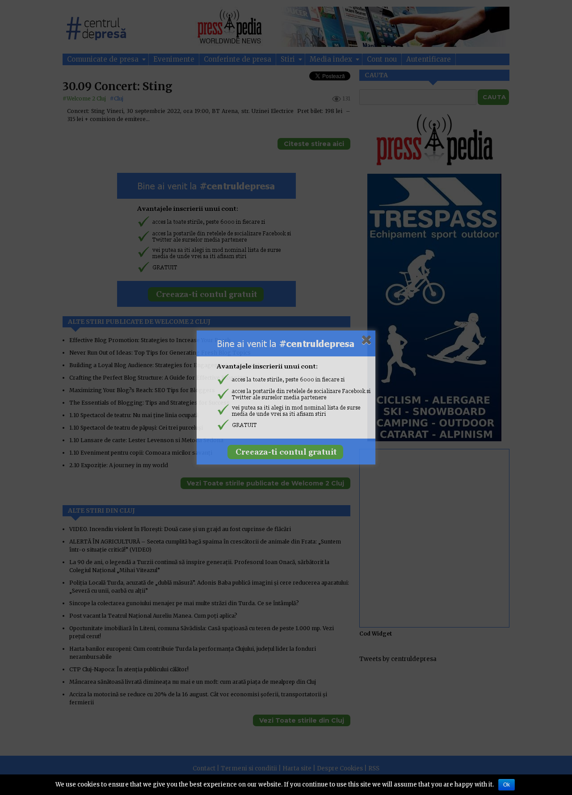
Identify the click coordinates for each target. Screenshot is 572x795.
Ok (506, 785)
